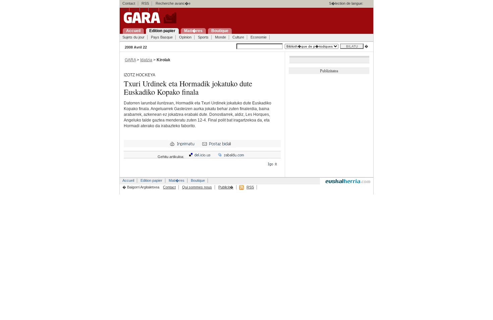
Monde (220, 37)
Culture (238, 37)
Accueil (128, 180)
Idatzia (146, 60)
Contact (128, 3)
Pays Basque (162, 37)
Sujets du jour (133, 37)
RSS (145, 3)
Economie (259, 37)
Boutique (198, 180)
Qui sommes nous (197, 187)
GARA (130, 60)
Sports (203, 37)
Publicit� (225, 187)
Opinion (185, 37)
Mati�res (176, 180)
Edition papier (151, 180)
